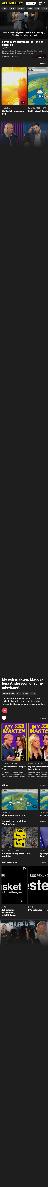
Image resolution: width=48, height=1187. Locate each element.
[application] (24, 25)
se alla (43, 64)
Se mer (39, 57)
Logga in (30, 3)
